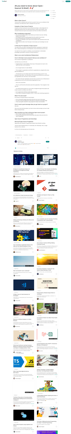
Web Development (17, 242)
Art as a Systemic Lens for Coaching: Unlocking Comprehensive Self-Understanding (47, 219)
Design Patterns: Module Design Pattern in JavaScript (46, 293)
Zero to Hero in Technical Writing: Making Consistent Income (46, 243)
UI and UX (39, 290)
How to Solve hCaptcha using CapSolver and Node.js (23, 425)
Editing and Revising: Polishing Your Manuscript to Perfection (23, 220)
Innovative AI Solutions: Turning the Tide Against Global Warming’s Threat (45, 269)
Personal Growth (40, 216)
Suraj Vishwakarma (42, 250)
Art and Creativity (40, 393)
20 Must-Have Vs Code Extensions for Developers (21, 295)
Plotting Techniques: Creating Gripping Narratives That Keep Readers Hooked (45, 370)
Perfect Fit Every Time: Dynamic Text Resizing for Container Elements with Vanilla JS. (47, 169)
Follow (48, 141)
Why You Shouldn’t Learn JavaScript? (21, 270)
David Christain (41, 376)
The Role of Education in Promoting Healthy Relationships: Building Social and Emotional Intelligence (22, 398)
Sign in (63, 1)
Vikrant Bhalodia (18, 176)
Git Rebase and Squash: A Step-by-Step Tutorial (45, 195)
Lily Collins (40, 402)
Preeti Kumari (41, 224)
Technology (39, 315)
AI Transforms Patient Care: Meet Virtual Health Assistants (47, 318)
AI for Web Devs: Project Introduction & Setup (23, 195)
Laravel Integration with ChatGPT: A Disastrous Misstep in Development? (47, 344)
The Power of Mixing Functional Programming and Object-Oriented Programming (46, 422)
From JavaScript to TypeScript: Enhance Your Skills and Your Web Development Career (23, 245)
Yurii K (40, 176)
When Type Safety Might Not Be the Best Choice (21, 372)
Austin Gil (16, 201)
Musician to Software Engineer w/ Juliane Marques (22, 320)
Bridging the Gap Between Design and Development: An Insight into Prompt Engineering (21, 170)
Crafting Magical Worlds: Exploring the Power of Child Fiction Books (47, 396)
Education (39, 192)
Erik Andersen (17, 326)
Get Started (68, 1)
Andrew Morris (17, 226)
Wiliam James (17, 405)
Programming (40, 240)
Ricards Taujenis (41, 200)
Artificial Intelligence (17, 193)
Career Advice (16, 317)
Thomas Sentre (17, 275)
